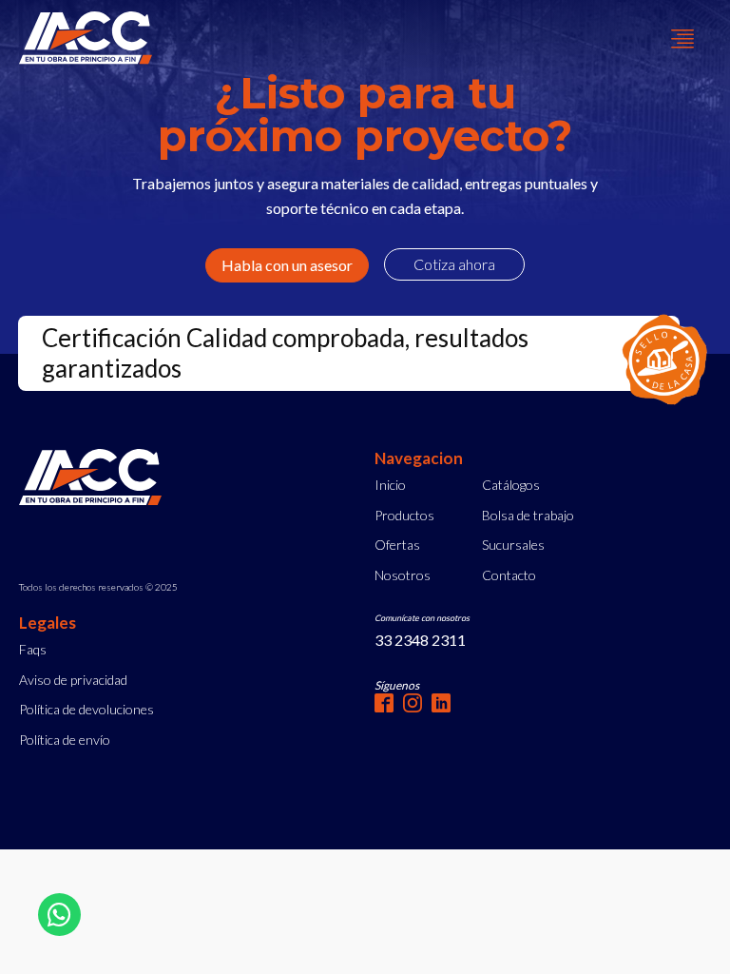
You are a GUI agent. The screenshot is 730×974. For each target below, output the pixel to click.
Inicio (390, 485)
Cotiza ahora (454, 264)
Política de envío (64, 739)
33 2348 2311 (420, 640)
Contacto (509, 575)
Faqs (33, 649)
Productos (404, 515)
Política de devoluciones (86, 709)
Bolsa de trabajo (528, 515)
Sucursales (513, 544)
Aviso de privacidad (73, 680)
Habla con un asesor (287, 265)
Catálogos (511, 485)
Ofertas (397, 544)
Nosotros (403, 575)
